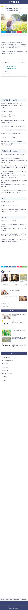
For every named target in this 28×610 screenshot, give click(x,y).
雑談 (5, 380)
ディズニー (6, 363)
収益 (6, 71)
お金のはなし (7, 357)
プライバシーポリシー (11, 606)
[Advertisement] (14, 87)
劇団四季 (6, 370)
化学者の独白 (14, 2)
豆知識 (3, 6)
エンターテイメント (8, 360)
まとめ (7, 73)
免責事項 (18, 606)
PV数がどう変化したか (10, 68)
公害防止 (6, 367)
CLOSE (23, 62)
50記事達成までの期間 (10, 66)
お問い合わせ (6, 306)
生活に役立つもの (8, 373)
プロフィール (6, 303)
